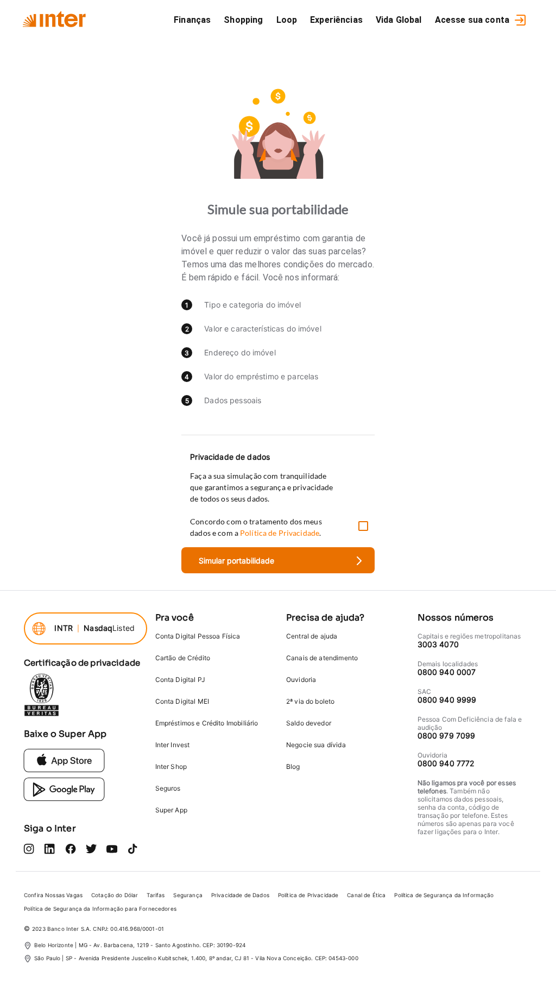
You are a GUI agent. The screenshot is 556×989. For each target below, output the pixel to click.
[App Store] (64, 760)
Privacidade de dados (230, 456)
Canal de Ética (366, 895)
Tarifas (156, 895)
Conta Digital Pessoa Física (198, 636)
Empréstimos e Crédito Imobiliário (206, 723)
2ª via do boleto (310, 701)
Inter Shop (171, 766)
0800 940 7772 (446, 763)
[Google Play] (64, 789)
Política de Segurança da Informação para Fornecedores (100, 908)
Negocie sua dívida (316, 745)
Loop (287, 20)
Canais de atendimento (322, 658)
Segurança (187, 895)
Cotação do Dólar (114, 895)
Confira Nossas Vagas (53, 895)
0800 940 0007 (447, 672)
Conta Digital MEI (182, 701)
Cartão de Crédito (183, 658)
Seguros (168, 788)
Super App (171, 810)
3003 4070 (438, 644)
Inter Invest (172, 745)
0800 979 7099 (447, 735)
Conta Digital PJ (180, 679)
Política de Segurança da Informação (444, 895)
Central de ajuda (311, 636)
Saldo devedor (308, 723)
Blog (293, 766)
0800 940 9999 (447, 699)
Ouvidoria (301, 679)
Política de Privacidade (308, 895)
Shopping (243, 20)
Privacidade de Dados (240, 895)
